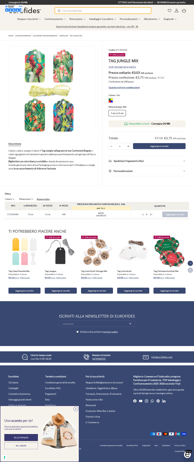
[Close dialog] (76, 409)
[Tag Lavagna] (61, 252)
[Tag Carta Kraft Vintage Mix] (97, 252)
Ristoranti (91, 405)
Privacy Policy (180, 445)
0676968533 (98, 358)
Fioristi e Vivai (93, 416)
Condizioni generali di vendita (60, 382)
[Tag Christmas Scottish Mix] (169, 252)
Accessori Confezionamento (45, 36)
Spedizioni (50, 405)
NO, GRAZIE (21, 446)
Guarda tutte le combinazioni (124, 87)
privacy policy (111, 331)
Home (10, 36)
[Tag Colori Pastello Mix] (24, 252)
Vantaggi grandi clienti (19, 399)
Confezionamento (53, 18)
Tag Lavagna (50, 271)
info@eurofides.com (161, 357)
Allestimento (150, 18)
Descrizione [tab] (14, 143)
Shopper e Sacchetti (27, 18)
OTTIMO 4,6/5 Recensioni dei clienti (135, 2)
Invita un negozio (17, 405)
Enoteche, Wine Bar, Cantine (100, 410)
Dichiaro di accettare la (99, 331)
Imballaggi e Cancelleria (101, 18)
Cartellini (63, 36)
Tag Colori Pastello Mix (19, 271)
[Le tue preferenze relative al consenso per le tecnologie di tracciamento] (4, 457)
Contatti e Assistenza (19, 393)
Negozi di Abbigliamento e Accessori (104, 382)
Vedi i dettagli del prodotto (122, 66)
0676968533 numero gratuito (171, 2)
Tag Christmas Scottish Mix (166, 271)
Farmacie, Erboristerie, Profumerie (104, 393)
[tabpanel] (52, 161)
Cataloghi (13, 388)
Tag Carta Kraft (124, 271)
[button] (184, 11)
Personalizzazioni (128, 18)
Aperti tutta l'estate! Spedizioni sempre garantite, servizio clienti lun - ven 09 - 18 (97, 26)
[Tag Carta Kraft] (133, 252)
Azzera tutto (43, 199)
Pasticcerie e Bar (94, 399)
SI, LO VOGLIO (21, 437)
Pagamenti (50, 393)
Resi (47, 399)
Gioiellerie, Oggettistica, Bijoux (102, 388)
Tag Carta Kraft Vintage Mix (94, 271)
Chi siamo (13, 382)
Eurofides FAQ (52, 388)
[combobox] (103, 10)
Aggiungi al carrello (159, 146)
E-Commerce (92, 422)
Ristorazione (75, 18)
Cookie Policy (180, 451)
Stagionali (169, 18)
